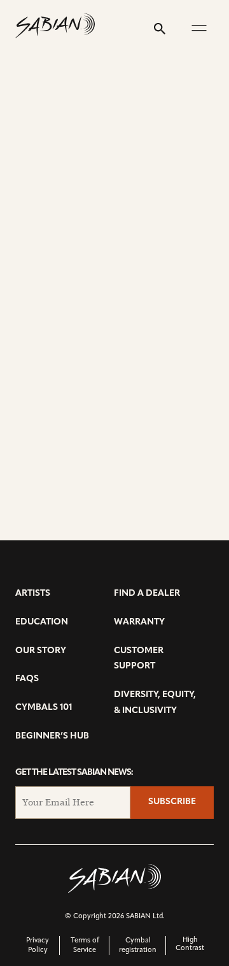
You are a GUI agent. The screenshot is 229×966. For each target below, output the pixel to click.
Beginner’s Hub (52, 736)
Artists (32, 593)
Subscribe (172, 802)
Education (41, 622)
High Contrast (190, 944)
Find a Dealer (147, 593)
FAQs (27, 679)
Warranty (139, 622)
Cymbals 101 (43, 707)
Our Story (40, 651)
